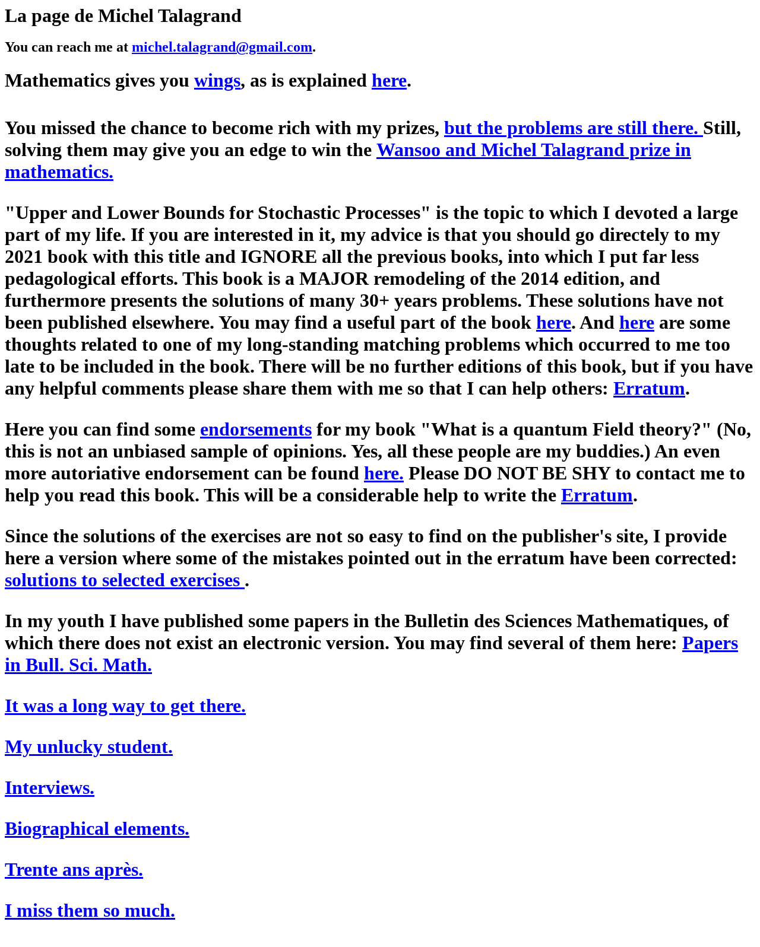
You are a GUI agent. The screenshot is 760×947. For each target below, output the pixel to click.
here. (384, 473)
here (553, 322)
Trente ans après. (74, 869)
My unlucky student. (89, 746)
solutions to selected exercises (125, 579)
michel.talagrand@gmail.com (222, 47)
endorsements (256, 429)
